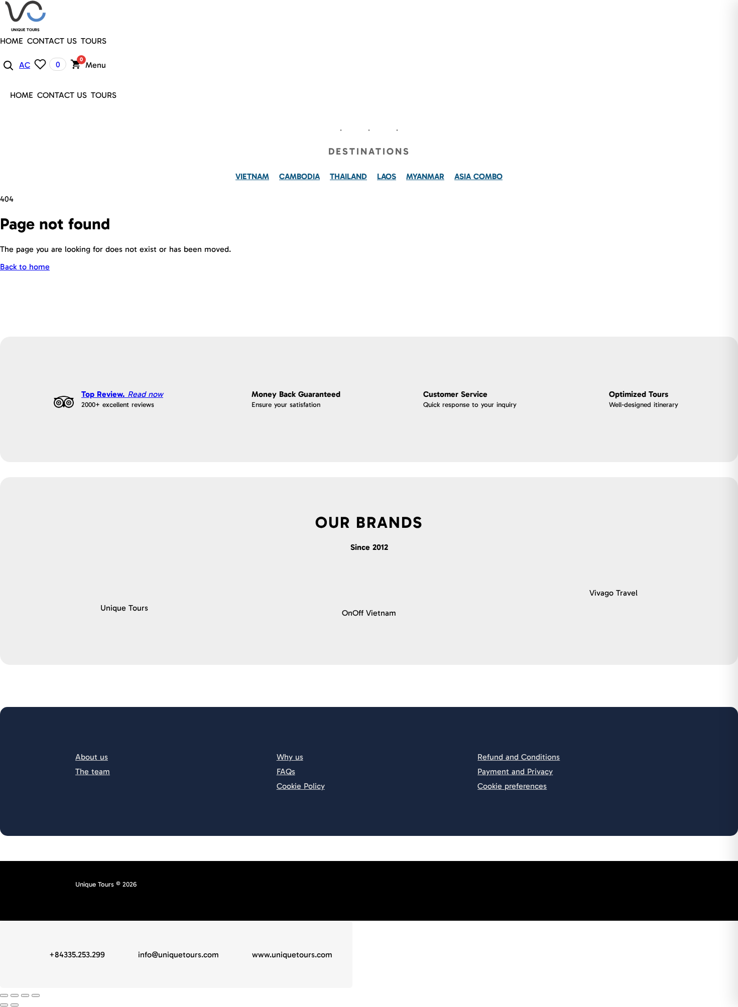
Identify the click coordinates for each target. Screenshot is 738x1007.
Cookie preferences (512, 786)
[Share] (15, 995)
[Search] (7, 64)
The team (92, 771)
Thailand (348, 176)
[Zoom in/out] (36, 995)
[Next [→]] (15, 1004)
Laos (386, 176)
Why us (290, 757)
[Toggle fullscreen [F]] (25, 995)
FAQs (286, 771)
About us (91, 757)
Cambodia (299, 176)
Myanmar (425, 176)
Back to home (25, 266)
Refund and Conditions (518, 757)
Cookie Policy (301, 786)
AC (24, 65)
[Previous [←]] (4, 1004)
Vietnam (252, 176)
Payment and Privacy (515, 771)
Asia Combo (478, 176)
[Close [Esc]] (4, 995)
